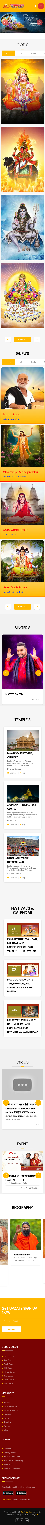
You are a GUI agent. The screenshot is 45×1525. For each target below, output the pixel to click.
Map (23, 773)
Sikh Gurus (8, 1383)
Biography (8, 1464)
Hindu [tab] (8, 53)
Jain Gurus (8, 1376)
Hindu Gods (9, 1356)
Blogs (6, 1430)
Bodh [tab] (33, 53)
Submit (11, 1329)
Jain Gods (8, 1360)
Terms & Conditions (12, 1456)
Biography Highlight (12, 1468)
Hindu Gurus (9, 1372)
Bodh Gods (8, 1364)
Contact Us (8, 1448)
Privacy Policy (9, 1452)
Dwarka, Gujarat (14, 769)
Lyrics (6, 1418)
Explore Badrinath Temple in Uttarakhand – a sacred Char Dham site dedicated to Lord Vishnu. (21, 868)
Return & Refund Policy (13, 1460)
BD (36, 1515)
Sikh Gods (8, 1368)
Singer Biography (11, 1410)
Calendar (8, 1414)
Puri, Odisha (12, 820)
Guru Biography (10, 1406)
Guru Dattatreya (31, 1265)
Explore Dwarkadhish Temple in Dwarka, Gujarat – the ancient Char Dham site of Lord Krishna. (21, 763)
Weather (13, 773)
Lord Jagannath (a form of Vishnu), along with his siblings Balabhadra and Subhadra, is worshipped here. (23, 814)
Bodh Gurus (9, 1380)
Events (7, 1426)
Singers (7, 1402)
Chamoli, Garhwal (14, 873)
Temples (7, 1422)
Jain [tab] (21, 53)
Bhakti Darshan (26, 1512)
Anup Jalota (14, 694)
